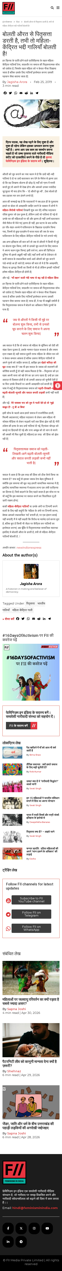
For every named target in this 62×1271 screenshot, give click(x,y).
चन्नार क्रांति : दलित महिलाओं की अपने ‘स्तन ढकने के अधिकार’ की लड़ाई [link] (42, 851)
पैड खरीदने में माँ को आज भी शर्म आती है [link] (41, 749)
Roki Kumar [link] (35, 771)
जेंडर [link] (18, 21)
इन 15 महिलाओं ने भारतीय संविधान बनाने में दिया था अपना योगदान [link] (42, 799)
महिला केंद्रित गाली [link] (22, 610)
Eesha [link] (33, 859)
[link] (57, 385)
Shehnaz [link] (14, 1071)
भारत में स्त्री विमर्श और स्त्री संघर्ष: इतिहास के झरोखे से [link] (43, 816)
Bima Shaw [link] (35, 755)
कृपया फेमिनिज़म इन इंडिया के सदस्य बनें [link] (29, 159)
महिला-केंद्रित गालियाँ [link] (19, 506)
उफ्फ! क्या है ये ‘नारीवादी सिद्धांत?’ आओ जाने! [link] (42, 783)
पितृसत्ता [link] (30, 603)
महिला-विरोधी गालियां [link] (12, 210)
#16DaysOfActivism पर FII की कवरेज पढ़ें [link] (27, 637)
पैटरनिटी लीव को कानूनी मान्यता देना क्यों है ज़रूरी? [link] (29, 1064)
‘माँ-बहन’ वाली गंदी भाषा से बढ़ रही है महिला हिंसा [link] (35, 277)
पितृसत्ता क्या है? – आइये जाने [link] (41, 831)
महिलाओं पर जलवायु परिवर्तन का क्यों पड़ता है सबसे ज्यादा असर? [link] (30, 1001)
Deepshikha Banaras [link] (40, 822)
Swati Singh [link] (35, 788)
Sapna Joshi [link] (16, 1009)
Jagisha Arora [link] (17, 82)
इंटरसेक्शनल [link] (7, 21)
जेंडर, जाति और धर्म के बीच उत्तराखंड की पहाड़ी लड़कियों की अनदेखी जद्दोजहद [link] (28, 1126)
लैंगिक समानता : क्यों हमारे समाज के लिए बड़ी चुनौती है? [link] (41, 766)
